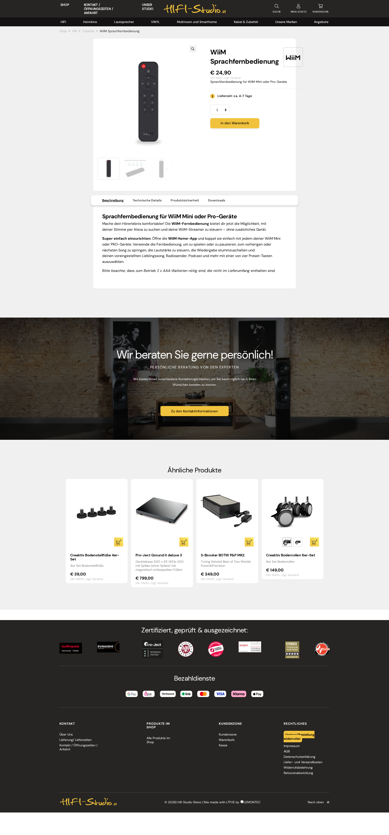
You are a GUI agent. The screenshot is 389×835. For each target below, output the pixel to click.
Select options (249, 541)
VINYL (155, 22)
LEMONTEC (252, 802)
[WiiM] (293, 57)
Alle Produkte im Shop (158, 740)
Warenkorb (227, 740)
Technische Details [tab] (147, 200)
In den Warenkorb (235, 123)
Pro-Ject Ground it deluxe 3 (159, 555)
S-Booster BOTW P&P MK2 (222, 555)
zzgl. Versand (232, 78)
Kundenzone (228, 734)
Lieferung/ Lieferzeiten (75, 740)
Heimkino (90, 22)
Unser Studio (147, 7)
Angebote (321, 22)
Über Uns (66, 734)
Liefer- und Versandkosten (303, 762)
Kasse (223, 745)
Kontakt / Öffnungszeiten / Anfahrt (98, 9)
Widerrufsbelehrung (298, 767)
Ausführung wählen (314, 541)
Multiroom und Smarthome (197, 22)
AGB (287, 751)
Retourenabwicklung (298, 773)
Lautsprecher (124, 22)
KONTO (299, 11)
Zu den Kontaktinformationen (194, 411)
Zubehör (88, 31)
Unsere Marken (286, 22)
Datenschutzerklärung (299, 757)
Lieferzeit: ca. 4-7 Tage (234, 96)
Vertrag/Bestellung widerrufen (299, 736)
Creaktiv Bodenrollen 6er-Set (290, 555)
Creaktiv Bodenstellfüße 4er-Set (94, 557)
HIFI (63, 22)
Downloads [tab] (216, 200)
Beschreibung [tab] (113, 200)
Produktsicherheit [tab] (185, 200)
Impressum (292, 746)
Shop (65, 5)
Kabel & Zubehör (246, 22)
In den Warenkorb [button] (118, 541)
